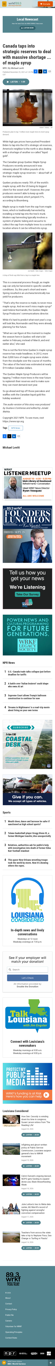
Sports (7, 812)
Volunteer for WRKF (13, 1327)
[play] (4, 1362)
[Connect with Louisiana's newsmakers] (27, 1017)
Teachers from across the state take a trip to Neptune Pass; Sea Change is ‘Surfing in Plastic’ (36, 1235)
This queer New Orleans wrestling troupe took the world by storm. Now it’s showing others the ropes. (28, 862)
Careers (8, 1321)
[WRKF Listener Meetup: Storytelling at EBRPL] (27, 483)
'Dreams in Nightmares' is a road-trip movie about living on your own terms (29, 709)
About (8, 1298)
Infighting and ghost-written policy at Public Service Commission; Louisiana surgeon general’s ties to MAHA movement (36, 1151)
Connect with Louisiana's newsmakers (27, 1043)
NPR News (15, 428)
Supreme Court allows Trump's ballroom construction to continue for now (27, 697)
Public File (9, 1315)
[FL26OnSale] (27, 534)
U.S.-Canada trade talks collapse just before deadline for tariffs (29, 673)
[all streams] (51, 1362)
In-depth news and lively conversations (27, 932)
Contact (8, 1304)
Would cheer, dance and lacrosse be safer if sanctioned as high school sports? (29, 823)
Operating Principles (13, 1332)
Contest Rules (11, 1338)
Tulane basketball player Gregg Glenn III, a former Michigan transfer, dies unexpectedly (29, 834)
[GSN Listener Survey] (27, 588)
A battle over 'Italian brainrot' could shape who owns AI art (28, 685)
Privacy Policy (11, 1309)
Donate (46, 4)
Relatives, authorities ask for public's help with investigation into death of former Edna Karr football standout (29, 848)
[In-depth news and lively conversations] (27, 899)
